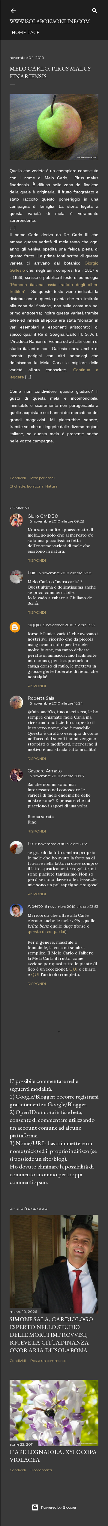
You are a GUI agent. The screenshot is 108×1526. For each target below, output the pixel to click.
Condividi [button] (18, 478)
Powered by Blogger (58, 1507)
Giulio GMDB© (43, 516)
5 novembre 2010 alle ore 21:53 (61, 843)
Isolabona (35, 486)
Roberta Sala (41, 698)
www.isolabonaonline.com (50, 21)
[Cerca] (94, 9)
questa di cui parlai (46, 931)
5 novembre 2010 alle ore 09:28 (57, 521)
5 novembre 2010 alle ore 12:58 (65, 573)
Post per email (42, 478)
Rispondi (37, 560)
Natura (51, 486)
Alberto (35, 906)
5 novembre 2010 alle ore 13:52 (69, 625)
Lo (30, 843)
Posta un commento (48, 1360)
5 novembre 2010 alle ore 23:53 (71, 906)
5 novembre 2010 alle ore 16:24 (56, 703)
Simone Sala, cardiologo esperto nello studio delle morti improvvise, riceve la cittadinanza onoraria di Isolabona (51, 1334)
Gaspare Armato (45, 771)
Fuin (32, 572)
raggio (34, 624)
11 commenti (41, 1470)
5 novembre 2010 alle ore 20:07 (57, 776)
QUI (73, 969)
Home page (26, 32)
